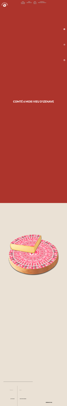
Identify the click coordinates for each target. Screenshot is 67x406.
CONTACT (42, 2)
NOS (29, 2)
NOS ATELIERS (23, 2)
